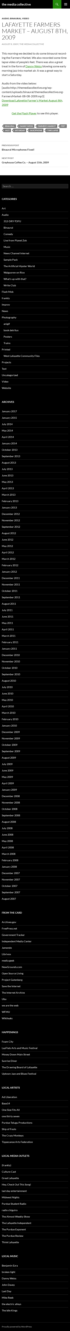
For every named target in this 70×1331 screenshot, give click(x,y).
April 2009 (8, 783)
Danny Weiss (33, 66)
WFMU (6, 1011)
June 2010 (7, 693)
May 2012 (7, 545)
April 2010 (8, 706)
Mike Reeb (7, 1297)
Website (6, 387)
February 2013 (10, 501)
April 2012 (8, 552)
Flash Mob (7, 291)
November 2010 (11, 661)
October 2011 (9, 590)
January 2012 (9, 571)
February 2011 (10, 642)
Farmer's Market (47, 126)
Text (4, 368)
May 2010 (7, 699)
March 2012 (8, 558)
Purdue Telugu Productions (17, 1122)
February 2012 (10, 565)
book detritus (11, 330)
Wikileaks (7, 1018)
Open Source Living (12, 973)
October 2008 (9, 808)
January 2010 (9, 725)
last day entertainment (14, 1190)
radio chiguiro (10, 1210)
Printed (6, 349)
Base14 (6, 1103)
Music (7, 246)
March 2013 (8, 494)
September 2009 (11, 751)
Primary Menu (65, 4)
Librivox (6, 954)
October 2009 (9, 744)
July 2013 (7, 469)
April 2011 (8, 629)
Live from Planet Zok (15, 240)
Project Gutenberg (12, 979)
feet (63, 126)
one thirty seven (11, 1116)
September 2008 (11, 815)
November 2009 (11, 738)
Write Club (10, 285)
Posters (8, 336)
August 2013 (9, 462)
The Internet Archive (13, 992)
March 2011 (8, 635)
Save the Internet (11, 986)
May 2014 (7, 430)
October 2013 (9, 449)
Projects (6, 362)
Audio (5, 18)
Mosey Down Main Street (16, 1054)
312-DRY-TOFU (12, 221)
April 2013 (8, 488)
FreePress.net (9, 928)
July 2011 (7, 610)
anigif (7, 323)
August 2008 (9, 821)
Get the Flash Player (24, 113)
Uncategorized (10, 375)
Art (4, 208)
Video (25, 18)
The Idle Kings (9, 1310)
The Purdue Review (12, 1235)
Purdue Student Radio (14, 1203)
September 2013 (11, 456)
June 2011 (7, 616)
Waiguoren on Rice (14, 272)
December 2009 (11, 731)
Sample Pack (11, 259)
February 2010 (10, 719)
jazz (7, 130)
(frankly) (6, 1165)
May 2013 (7, 481)
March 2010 (8, 712)
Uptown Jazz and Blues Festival (19, 1073)
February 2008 (10, 860)
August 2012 (9, 533)
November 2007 (11, 879)
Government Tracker (13, 934)
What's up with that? (15, 278)
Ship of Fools (9, 1129)
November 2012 (11, 520)
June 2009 (7, 770)
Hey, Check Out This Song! (16, 1184)
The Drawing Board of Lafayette (19, 1067)
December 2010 (11, 655)
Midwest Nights (10, 1197)
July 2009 (7, 764)
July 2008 (7, 828)
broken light (8, 1271)
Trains (7, 343)
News (5, 310)
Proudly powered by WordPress (17, 1326)
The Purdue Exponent (14, 1229)
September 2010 (11, 674)
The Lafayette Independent (16, 1222)
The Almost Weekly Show (16, 1216)
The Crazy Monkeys (13, 1135)
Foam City (7, 1041)
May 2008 (7, 840)
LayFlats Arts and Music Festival (20, 1048)
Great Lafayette (10, 1178)
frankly (6, 298)
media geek (8, 960)
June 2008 (7, 834)
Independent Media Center (17, 941)
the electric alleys (11, 1304)
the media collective (16, 4)
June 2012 (7, 539)
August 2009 (9, 757)
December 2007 (11, 873)
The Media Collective (31, 44)
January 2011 (9, 648)
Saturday (20, 130)
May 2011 (7, 622)
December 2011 (11, 578)
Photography (9, 317)
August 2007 (9, 898)
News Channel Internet (16, 253)
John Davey (8, 1284)
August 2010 (9, 680)
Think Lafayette (10, 1242)
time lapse (52, 130)
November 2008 (11, 802)
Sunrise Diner (9, 1060)
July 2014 (7, 424)
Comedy (8, 234)
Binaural (15, 18)
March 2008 (8, 853)
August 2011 (9, 603)
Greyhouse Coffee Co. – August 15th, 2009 (25, 160)
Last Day (6, 1291)
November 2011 (11, 584)
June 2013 (7, 475)
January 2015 (9, 417)
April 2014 (8, 436)
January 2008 (9, 866)
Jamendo (7, 947)
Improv (6, 304)
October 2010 (9, 667)
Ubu (4, 999)
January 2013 (9, 507)
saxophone (36, 130)
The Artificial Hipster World (19, 266)
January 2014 (9, 443)
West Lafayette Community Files (22, 355)
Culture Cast (9, 1171)
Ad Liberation (9, 1097)
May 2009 (7, 776)
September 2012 (11, 526)
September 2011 (11, 597)
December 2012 (11, 513)
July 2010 (7, 687)
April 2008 (8, 847)
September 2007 (11, 892)
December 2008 (11, 796)
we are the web (10, 1005)
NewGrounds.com (12, 966)
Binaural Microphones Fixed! (18, 147)
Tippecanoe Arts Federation (17, 1141)
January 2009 (9, 789)
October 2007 (9, 885)
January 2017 (9, 411)
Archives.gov (9, 922)
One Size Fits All (11, 1109)
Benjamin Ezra (10, 1265)
